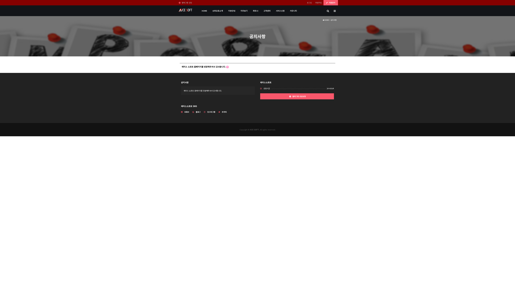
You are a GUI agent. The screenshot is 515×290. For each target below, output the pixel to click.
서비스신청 (280, 10)
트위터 (224, 112)
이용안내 (231, 10)
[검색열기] (328, 10)
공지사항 (185, 82)
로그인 (309, 2)
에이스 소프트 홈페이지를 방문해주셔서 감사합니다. (204, 66)
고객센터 (267, 10)
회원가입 (318, 2)
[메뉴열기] (334, 10)
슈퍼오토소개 (217, 10)
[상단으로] (509, 284)
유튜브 (186, 112)
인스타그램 (211, 112)
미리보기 (244, 10)
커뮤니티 (293, 10)
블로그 (198, 112)
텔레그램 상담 (186, 2)
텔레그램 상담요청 (299, 96)
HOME (204, 10)
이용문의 (331, 2)
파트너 (255, 10)
